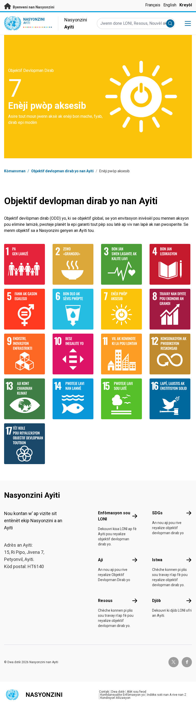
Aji (100, 559)
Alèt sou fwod (136, 691)
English (169, 5)
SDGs (157, 512)
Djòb (156, 600)
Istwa (157, 559)
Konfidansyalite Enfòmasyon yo (122, 695)
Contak (104, 691)
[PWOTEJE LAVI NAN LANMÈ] (74, 398)
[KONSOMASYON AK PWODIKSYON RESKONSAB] (171, 354)
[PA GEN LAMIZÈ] (25, 264)
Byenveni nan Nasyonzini (33, 7)
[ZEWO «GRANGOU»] (74, 264)
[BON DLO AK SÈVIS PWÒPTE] (74, 309)
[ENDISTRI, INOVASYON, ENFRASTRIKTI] (25, 354)
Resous (105, 600)
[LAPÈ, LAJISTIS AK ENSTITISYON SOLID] (171, 398)
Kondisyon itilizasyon (115, 698)
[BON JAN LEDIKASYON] (171, 264)
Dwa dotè (118, 691)
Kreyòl (185, 5)
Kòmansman (15, 171)
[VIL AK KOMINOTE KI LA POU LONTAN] (122, 354)
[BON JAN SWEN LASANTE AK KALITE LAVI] (122, 264)
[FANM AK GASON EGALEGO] (25, 309)
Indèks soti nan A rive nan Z (166, 695)
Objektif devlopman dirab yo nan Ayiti (62, 171)
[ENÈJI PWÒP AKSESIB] (122, 309)
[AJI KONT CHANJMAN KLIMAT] (25, 398)
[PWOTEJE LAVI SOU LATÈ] (122, 398)
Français (152, 5)
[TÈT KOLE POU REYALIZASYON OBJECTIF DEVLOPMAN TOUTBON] (25, 443)
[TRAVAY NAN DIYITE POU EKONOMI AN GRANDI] (171, 309)
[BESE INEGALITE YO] (74, 354)
